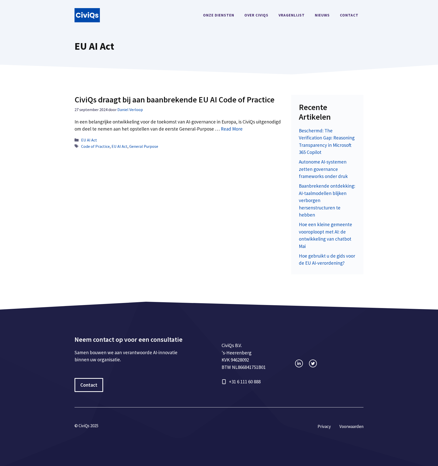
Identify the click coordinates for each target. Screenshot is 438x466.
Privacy (324, 426)
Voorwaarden (351, 426)
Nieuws (322, 15)
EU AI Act (89, 139)
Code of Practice (95, 146)
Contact (349, 15)
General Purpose (143, 146)
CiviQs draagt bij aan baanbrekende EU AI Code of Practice (175, 100)
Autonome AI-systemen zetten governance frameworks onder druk (323, 169)
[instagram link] (299, 363)
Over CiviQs (256, 15)
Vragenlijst (292, 15)
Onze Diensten (218, 15)
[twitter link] (313, 363)
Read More (232, 129)
